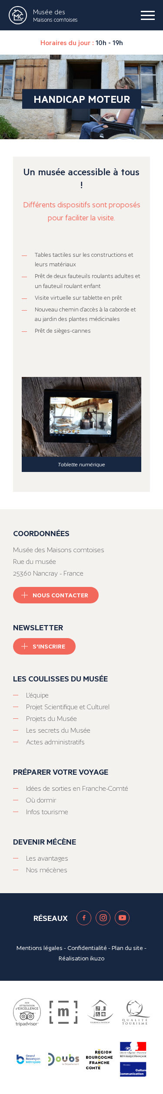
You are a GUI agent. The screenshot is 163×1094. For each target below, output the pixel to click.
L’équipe (37, 695)
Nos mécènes (46, 870)
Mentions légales (40, 947)
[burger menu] (148, 15)
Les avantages (47, 858)
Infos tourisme (47, 812)
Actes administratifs (55, 742)
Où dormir (41, 800)
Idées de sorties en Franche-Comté (77, 788)
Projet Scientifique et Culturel (68, 707)
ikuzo (97, 958)
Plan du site (127, 947)
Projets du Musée (51, 718)
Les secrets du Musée (58, 730)
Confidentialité (87, 947)
